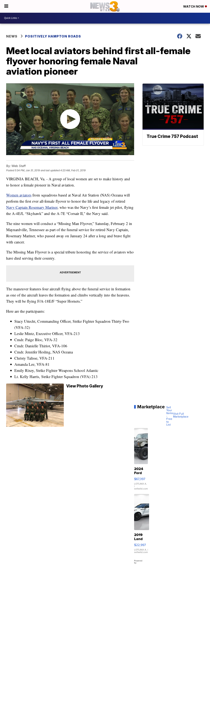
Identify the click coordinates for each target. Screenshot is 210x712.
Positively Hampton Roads (53, 36)
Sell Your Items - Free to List (169, 416)
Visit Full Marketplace (180, 415)
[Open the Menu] (6, 6)
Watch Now (194, 6)
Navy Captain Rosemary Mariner (31, 207)
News (11, 36)
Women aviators (18, 195)
